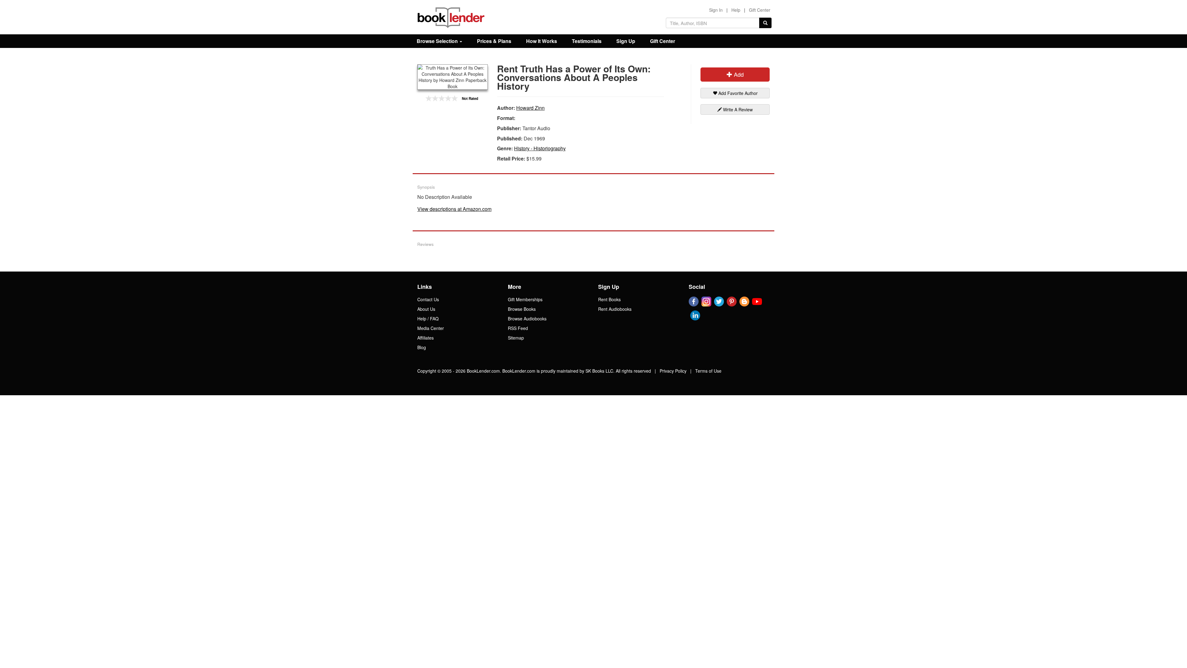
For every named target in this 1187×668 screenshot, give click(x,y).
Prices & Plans (494, 41)
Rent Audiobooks (615, 309)
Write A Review (737, 109)
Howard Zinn (530, 107)
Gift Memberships (525, 299)
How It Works (541, 41)
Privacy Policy (673, 371)
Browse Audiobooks (527, 318)
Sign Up (625, 41)
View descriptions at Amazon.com (454, 208)
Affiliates (425, 338)
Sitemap (516, 338)
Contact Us (428, 299)
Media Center (430, 328)
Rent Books (609, 299)
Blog (421, 347)
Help (735, 10)
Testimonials (587, 41)
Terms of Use (708, 371)
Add (738, 74)
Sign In (716, 10)
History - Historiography (540, 148)
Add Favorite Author (737, 93)
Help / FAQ (428, 318)
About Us (426, 309)
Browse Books (522, 309)
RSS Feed (518, 328)
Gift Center (759, 10)
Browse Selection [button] (438, 41)
